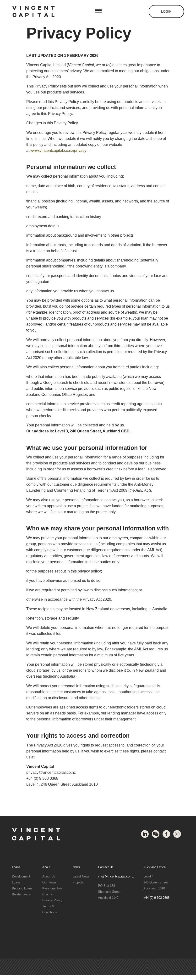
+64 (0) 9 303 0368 (156, 897)
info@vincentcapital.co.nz (116, 876)
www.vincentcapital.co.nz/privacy (58, 150)
